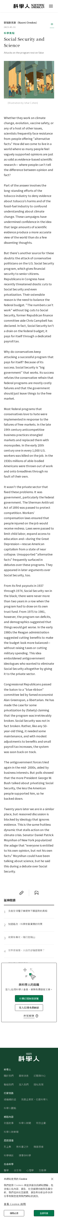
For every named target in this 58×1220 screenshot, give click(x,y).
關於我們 (9, 1075)
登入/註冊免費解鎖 (29, 1007)
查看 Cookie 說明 (15, 1204)
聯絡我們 (9, 1084)
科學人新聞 (25, 1123)
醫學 (6, 1170)
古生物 (17, 1170)
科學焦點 (9, 33)
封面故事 (9, 1123)
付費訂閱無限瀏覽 (29, 998)
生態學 (42, 1170)
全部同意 (44, 1213)
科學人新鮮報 (11, 1131)
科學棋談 (9, 1155)
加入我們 (24, 1084)
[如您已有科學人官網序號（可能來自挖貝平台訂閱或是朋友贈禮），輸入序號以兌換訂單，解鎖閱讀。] (37, 1016)
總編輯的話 (10, 1099)
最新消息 (24, 1075)
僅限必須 (14, 1213)
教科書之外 (22, 1146)
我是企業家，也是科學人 (34, 1099)
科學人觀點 (10, 1108)
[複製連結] (21, 893)
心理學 (30, 1170)
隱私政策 (39, 1084)
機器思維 (39, 1146)
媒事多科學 (25, 1155)
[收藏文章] (36, 893)
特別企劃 (41, 1123)
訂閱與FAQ (39, 1075)
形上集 (7, 1146)
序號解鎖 (29, 1015)
